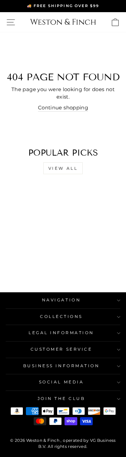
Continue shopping (63, 108)
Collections (61, 316)
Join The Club (61, 398)
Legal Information (61, 332)
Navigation (61, 300)
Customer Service (61, 349)
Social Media (61, 382)
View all (63, 168)
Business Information (61, 366)
